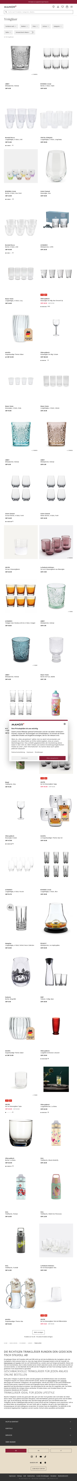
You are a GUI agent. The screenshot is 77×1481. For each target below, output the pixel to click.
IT (61, 1450)
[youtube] (41, 1456)
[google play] (45, 1462)
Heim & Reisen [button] (13, 1343)
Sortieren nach (10, 26)
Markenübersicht (63, 1476)
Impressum (12, 1476)
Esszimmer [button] (23, 1343)
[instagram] (32, 1456)
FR (38, 1450)
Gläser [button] (30, 1343)
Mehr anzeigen (38, 1332)
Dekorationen (8, 1363)
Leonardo (63, 1380)
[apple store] (41, 1462)
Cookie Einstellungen (42, 1476)
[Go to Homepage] (10, 6)
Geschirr (18, 1363)
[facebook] (36, 1456)
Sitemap (19, 1476)
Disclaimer (53, 1476)
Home (5, 1343)
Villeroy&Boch (52, 1380)
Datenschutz (31, 1476)
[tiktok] (45, 1456)
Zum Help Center (38, 1468)
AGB (24, 1476)
